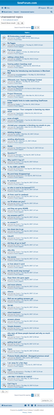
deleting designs (14, 132)
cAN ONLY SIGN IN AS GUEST (19, 377)
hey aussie (11, 257)
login (9, 370)
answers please (13, 319)
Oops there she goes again (18, 278)
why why (11, 250)
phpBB (20, 410)
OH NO (10, 305)
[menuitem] (7, 8)
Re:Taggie (11, 43)
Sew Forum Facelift (15, 87)
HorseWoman (20, 45)
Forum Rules (18, 39)
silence (10, 292)
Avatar (10, 146)
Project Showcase (14, 94)
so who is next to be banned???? (21, 188)
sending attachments (15, 139)
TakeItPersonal (20, 148)
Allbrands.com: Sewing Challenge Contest (24, 80)
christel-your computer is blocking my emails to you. (29, 125)
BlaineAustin (19, 88)
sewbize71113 (20, 95)
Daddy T (18, 104)
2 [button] (35, 27)
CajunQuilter (20, 113)
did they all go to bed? (16, 243)
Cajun (9, 349)
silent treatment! (14, 312)
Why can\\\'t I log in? (15, 160)
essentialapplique (21, 74)
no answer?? (12, 222)
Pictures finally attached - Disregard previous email (28, 356)
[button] (38, 27)
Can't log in (12, 384)
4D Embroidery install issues (19, 36)
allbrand (18, 81)
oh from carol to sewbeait (17, 195)
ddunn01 (18, 358)
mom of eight (12, 118)
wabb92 (18, 59)
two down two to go (15, 229)
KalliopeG (19, 66)
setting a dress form (15, 57)
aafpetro (18, 52)
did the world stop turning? (18, 271)
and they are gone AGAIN (17, 208)
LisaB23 (18, 38)
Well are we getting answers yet (20, 299)
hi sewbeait (12, 181)
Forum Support (18, 46)
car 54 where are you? (16, 202)
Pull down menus (14, 50)
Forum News (18, 83)
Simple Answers (14, 326)
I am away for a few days (17, 363)
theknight (18, 155)
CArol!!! (10, 236)
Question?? (12, 153)
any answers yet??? (15, 215)
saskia (18, 134)
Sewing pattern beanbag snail (19, 64)
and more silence (14, 285)
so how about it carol (16, 264)
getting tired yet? (14, 342)
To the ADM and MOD (16, 167)
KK (17, 141)
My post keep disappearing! (18, 174)
